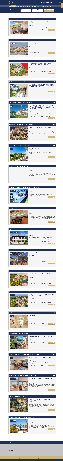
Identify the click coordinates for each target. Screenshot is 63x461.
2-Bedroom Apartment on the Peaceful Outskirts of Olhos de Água (23, 19)
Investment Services (33, 450)
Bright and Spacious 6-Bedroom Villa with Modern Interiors (21, 229)
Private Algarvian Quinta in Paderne (16, 396)
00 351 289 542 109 (14, 442)
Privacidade (31, 458)
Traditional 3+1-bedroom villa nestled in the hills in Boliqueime (22, 250)
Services (30, 445)
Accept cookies (59, 459)
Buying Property (32, 446)
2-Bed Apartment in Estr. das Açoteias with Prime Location (21, 208)
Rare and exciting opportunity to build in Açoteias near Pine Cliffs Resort (24, 187)
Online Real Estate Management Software (54, 458)
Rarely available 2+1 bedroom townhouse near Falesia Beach (21, 102)
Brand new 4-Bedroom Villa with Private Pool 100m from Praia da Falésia (24, 291)
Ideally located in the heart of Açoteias (17, 60)
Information (40, 448)
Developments (25, 6)
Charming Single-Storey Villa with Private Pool (18, 166)
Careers (22, 447)
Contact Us (49, 6)
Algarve (39, 446)
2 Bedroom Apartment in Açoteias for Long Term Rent (20, 312)
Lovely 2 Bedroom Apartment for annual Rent (18, 333)
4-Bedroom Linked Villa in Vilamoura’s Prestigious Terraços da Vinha (23, 375)
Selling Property (32, 447)
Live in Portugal (36, 6)
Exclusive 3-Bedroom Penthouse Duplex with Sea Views (20, 270)
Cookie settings (36, 458)
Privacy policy (26, 458)
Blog (45, 6)
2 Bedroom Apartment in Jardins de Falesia (18, 81)
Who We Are (23, 446)
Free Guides (42, 6)
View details (51, 52)
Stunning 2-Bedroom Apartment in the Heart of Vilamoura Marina (22, 417)
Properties (13, 6)
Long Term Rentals (19, 6)
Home (10, 6)
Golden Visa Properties (23, 453)
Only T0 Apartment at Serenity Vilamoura (17, 39)
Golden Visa (31, 6)
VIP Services (49, 445)
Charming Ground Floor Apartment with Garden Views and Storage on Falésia (25, 354)
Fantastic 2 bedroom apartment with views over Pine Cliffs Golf (22, 145)
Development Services (32, 449)
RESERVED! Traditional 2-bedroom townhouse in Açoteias (21, 124)
